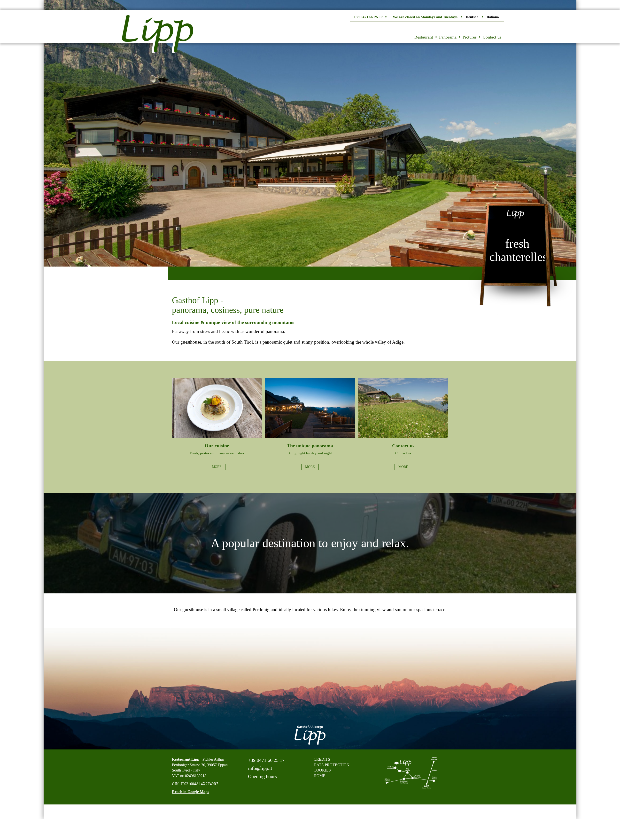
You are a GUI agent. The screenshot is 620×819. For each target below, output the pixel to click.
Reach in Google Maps (190, 792)
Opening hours (262, 776)
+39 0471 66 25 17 (266, 760)
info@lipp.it (259, 768)
